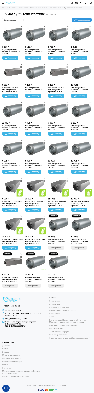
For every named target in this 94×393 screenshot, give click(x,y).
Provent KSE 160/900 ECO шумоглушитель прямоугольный (81, 203)
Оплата (5, 349)
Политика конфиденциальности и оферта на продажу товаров (21, 372)
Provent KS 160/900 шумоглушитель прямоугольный (10, 279)
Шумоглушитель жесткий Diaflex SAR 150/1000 (79, 128)
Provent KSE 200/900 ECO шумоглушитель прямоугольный (35, 241)
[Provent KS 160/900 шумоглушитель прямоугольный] (12, 262)
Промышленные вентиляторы (62, 310)
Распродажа (54, 301)
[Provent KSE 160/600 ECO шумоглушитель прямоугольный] (58, 186)
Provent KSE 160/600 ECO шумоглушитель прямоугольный (58, 203)
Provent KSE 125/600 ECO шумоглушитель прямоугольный (12, 203)
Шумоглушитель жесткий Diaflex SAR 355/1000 (34, 279)
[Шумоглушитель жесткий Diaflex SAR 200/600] (35, 72)
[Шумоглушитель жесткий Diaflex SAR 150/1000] (81, 110)
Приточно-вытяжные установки (63, 325)
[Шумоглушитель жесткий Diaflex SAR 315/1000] (81, 148)
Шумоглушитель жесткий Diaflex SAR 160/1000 (11, 166)
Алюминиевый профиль (59, 332)
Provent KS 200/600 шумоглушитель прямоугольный (56, 90)
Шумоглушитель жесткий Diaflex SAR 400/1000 (56, 279)
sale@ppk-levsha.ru (13, 310)
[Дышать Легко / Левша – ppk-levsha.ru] (10, 2)
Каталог (14, 8)
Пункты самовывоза (11, 355)
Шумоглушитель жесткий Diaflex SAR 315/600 (11, 128)
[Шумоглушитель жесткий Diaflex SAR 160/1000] (12, 148)
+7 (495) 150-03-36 (11, 305)
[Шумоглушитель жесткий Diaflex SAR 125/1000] (58, 110)
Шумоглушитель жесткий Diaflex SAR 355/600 (56, 241)
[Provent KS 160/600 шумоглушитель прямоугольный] (12, 72)
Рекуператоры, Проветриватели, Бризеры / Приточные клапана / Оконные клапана (67, 321)
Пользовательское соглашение (15, 376)
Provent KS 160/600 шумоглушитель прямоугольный (10, 90)
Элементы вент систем (38, 8)
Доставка (6, 346)
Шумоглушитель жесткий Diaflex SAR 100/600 (11, 52)
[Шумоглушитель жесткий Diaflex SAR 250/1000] (58, 148)
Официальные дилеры (12, 362)
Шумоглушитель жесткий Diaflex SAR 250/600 (79, 90)
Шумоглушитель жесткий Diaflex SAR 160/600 (79, 52)
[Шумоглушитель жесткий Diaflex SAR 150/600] (58, 34)
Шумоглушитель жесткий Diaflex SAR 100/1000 (34, 128)
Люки (51, 317)
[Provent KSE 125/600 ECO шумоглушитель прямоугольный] (12, 186)
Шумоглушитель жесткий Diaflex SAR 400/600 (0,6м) (79, 241)
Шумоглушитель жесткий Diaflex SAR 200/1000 (34, 166)
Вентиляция (23, 8)
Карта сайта (63, 385)
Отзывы (5, 365)
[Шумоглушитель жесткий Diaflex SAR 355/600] (58, 224)
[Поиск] (72, 3)
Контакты (6, 368)
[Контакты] (76, 3)
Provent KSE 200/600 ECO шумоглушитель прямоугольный (12, 241)
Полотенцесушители (58, 335)
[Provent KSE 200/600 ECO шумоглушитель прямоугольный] (12, 224)
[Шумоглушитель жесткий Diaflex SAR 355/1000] (35, 262)
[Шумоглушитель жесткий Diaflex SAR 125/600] (35, 34)
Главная (5, 8)
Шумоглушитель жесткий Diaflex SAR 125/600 (34, 52)
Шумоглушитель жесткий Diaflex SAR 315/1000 (79, 166)
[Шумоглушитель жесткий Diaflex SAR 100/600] (12, 34)
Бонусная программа (11, 358)
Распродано (56, 248)
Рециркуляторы (56, 328)
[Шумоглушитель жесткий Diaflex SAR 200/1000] (35, 148)
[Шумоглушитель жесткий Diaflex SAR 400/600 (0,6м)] (81, 224)
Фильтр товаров (83, 20)
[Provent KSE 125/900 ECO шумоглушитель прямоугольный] (35, 186)
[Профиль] (81, 3)
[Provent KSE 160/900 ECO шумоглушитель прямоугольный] (81, 186)
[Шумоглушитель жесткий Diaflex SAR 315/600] (12, 110)
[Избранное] (21, 26)
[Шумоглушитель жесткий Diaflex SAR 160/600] (81, 34)
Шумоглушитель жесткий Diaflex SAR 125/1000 (56, 128)
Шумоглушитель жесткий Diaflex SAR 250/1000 (56, 166)
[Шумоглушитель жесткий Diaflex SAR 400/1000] (58, 262)
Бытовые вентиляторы (59, 307)
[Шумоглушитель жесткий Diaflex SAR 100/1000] (35, 110)
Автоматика (54, 304)
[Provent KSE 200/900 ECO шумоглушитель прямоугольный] (35, 224)
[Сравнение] (21, 29)
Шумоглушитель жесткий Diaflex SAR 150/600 (56, 52)
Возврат (5, 352)
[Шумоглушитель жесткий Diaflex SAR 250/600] (81, 72)
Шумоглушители (55, 8)
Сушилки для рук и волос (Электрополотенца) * (69, 338)
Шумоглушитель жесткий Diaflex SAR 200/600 (34, 90)
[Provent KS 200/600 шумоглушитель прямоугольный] (58, 72)
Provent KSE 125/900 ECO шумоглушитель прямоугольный (35, 203)
